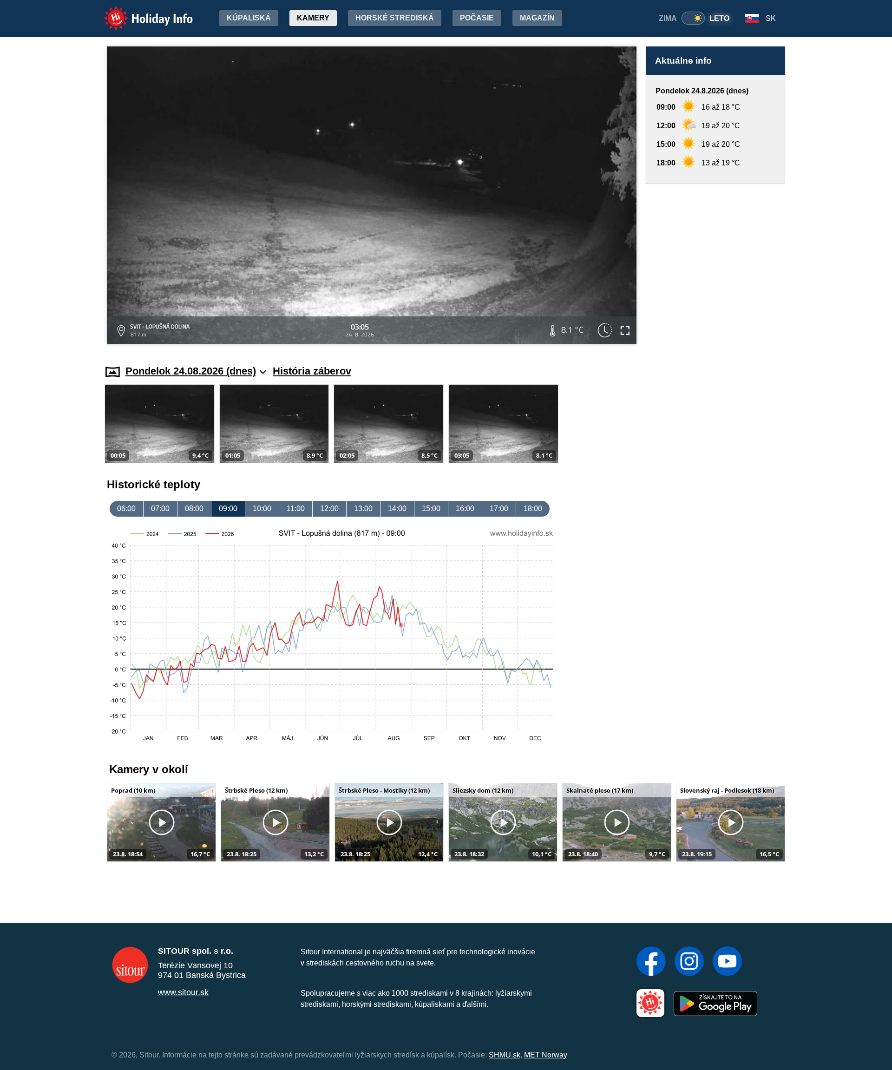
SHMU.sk (504, 1055)
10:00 (262, 508)
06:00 (126, 508)
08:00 (194, 508)
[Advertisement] (715, 265)
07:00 (160, 508)
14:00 (397, 508)
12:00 (329, 508)
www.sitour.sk (183, 992)
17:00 (499, 508)
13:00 (363, 508)
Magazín (537, 18)
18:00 (533, 508)
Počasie (477, 18)
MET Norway (545, 1055)
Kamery (313, 18)
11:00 (296, 508)
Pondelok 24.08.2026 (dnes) (190, 371)
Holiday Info (139, 12)
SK (771, 18)
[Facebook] (651, 962)
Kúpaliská (249, 18)
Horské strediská (394, 18)
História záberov (312, 371)
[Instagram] (689, 962)
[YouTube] (727, 962)
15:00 (431, 508)
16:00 (465, 508)
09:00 (228, 508)
